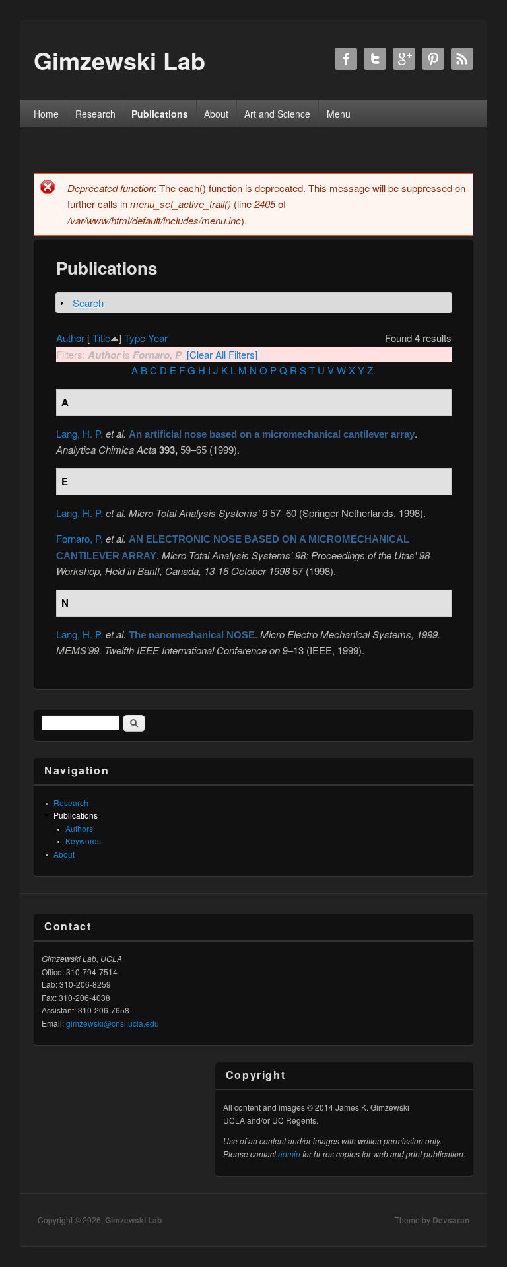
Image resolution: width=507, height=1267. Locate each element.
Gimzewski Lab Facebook (346, 59)
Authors (79, 828)
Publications (159, 113)
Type (134, 338)
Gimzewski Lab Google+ (404, 59)
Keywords (83, 840)
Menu (339, 113)
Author (70, 338)
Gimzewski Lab (133, 1220)
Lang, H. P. (79, 433)
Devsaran (450, 1220)
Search (88, 303)
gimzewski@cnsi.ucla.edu (112, 1023)
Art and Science (277, 113)
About (216, 113)
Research (95, 113)
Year (158, 338)
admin (289, 1153)
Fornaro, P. (79, 538)
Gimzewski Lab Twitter (375, 59)
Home (46, 113)
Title (101, 338)
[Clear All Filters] (222, 354)
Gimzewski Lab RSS (462, 59)
